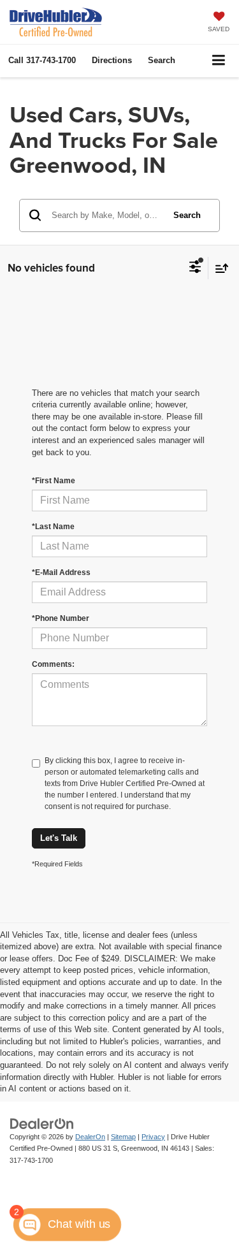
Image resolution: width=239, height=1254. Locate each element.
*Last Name (53, 526)
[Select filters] (195, 268)
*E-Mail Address (61, 572)
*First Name (53, 480)
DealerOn (90, 1137)
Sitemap (123, 1137)
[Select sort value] (218, 268)
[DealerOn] (42, 1123)
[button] (42, 60)
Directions (112, 60)
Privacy (153, 1137)
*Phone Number (60, 618)
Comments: (53, 664)
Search (187, 215)
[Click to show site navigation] (219, 61)
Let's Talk (58, 838)
